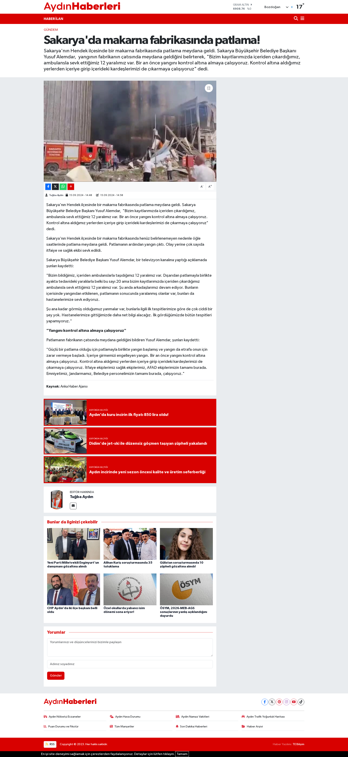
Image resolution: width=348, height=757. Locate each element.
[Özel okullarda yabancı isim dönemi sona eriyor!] (130, 589)
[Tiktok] (301, 702)
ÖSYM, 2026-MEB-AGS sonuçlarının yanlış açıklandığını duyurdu (183, 611)
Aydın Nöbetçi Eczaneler (65, 716)
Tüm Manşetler (124, 726)
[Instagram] (286, 702)
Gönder (56, 675)
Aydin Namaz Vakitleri (195, 716)
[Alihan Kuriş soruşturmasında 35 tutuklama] (130, 544)
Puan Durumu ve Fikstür (63, 726)
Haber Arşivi (255, 726)
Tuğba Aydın (56, 195)
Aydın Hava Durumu (127, 716)
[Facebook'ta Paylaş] (48, 187)
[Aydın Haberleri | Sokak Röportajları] (82, 7)
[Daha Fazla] (70, 187)
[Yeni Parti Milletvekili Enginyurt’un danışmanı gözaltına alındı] (73, 544)
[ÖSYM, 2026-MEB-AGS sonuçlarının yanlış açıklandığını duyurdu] (186, 589)
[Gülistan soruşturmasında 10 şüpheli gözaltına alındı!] (186, 544)
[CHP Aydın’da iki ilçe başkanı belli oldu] (73, 589)
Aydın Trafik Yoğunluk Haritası (265, 716)
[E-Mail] (73, 506)
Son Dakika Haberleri (193, 726)
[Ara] (296, 18)
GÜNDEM (51, 30)
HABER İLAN (53, 19)
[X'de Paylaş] (55, 187)
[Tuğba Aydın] (56, 499)
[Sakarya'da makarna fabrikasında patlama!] (130, 131)
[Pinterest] (279, 702)
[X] (272, 702)
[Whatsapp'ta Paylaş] (63, 187)
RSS (52, 744)
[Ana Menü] (301, 18)
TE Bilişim (298, 744)
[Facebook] (264, 702)
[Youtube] (293, 702)
